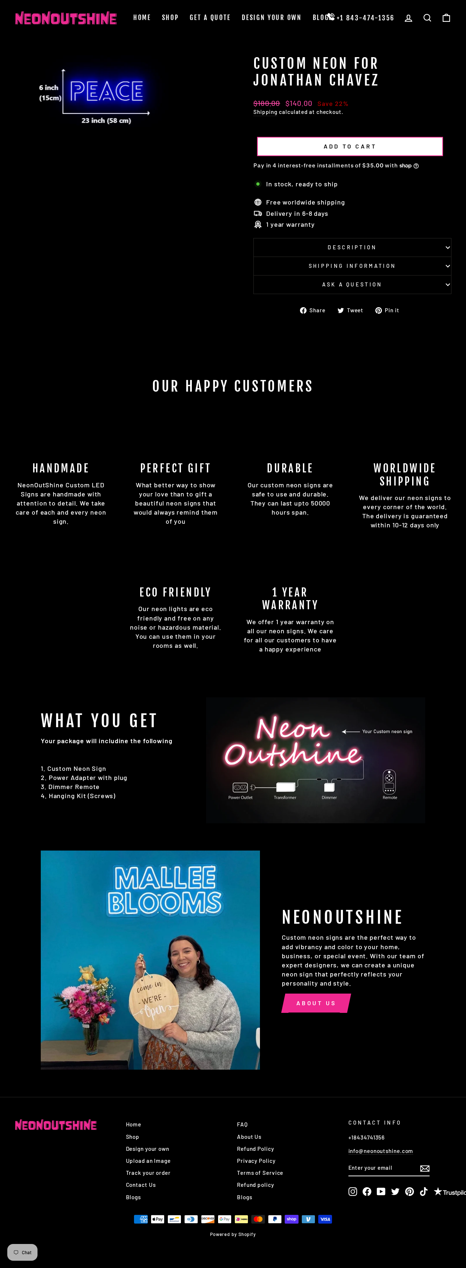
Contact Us (141, 1184)
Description (352, 247)
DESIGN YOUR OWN (272, 17)
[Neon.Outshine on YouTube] (381, 1191)
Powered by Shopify (233, 1234)
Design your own (148, 1148)
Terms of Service (260, 1172)
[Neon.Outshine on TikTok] (423, 1191)
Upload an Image (148, 1160)
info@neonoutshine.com (381, 1151)
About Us (316, 1002)
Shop (170, 17)
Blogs (323, 17)
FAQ (242, 1124)
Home (142, 17)
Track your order (148, 1172)
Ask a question (352, 284)
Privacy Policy (256, 1160)
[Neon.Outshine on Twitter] (395, 1191)
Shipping (265, 111)
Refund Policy (255, 1148)
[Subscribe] (425, 1168)
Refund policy (255, 1184)
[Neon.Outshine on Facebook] (367, 1191)
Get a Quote (210, 17)
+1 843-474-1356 (365, 18)
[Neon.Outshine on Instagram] (352, 1191)
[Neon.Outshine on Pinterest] (409, 1191)
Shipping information (352, 266)
